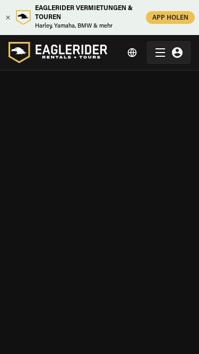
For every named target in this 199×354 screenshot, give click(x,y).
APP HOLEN (170, 18)
